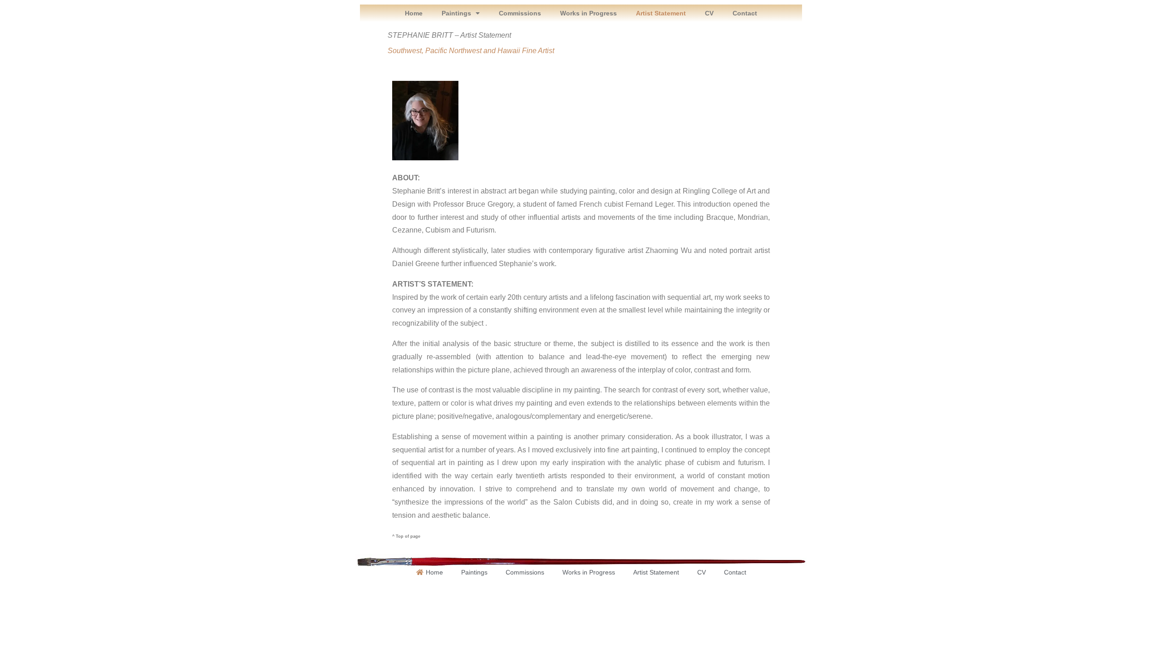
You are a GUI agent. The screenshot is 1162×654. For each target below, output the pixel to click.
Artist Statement (661, 13)
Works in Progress (588, 13)
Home (414, 13)
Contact (745, 13)
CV (709, 13)
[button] (460, 13)
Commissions (520, 13)
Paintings (456, 13)
